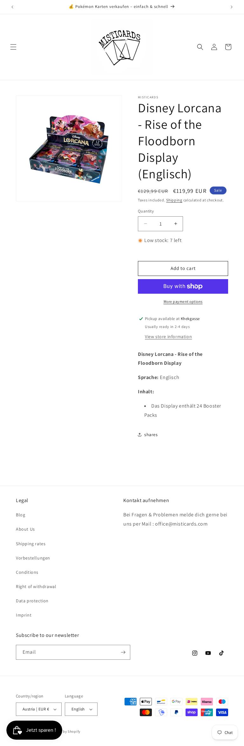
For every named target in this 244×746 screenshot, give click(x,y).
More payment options (183, 301)
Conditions (27, 572)
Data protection (32, 601)
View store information (168, 336)
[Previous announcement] (12, 7)
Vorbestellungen (33, 558)
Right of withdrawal (36, 586)
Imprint (23, 615)
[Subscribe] (123, 652)
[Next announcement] (232, 7)
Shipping (174, 200)
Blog (20, 515)
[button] (13, 47)
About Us (25, 529)
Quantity (146, 211)
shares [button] (151, 434)
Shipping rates (30, 543)
